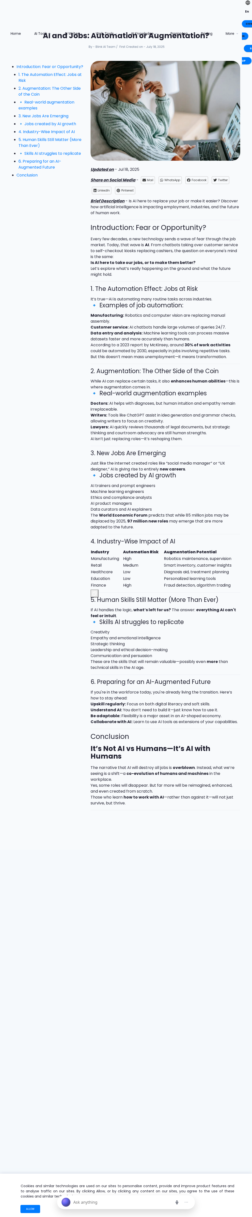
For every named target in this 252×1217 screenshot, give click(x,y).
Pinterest (127, 190)
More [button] (230, 33)
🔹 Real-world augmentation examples (46, 105)
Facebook (199, 180)
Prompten (179, 33)
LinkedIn (104, 190)
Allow (30, 1209)
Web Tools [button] (105, 33)
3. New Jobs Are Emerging (43, 116)
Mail (150, 180)
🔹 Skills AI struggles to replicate (49, 153)
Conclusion (27, 175)
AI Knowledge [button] (143, 33)
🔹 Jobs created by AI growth (47, 124)
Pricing (206, 33)
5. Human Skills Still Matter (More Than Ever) (49, 142)
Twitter (223, 180)
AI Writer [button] (72, 33)
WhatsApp (172, 180)
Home (18, 33)
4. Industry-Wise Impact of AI (46, 132)
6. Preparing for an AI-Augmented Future (39, 164)
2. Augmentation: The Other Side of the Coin (49, 91)
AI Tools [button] (41, 33)
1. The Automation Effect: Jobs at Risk (50, 77)
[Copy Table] (94, 593)
